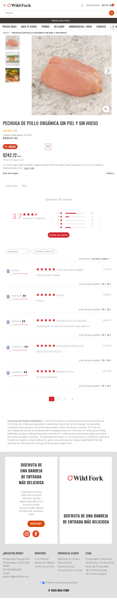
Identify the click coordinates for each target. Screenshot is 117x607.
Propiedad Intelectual (99, 559)
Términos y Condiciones (100, 562)
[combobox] (18, 251)
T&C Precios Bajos (96, 574)
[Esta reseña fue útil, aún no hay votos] (103, 284)
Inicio (6, 33)
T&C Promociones (96, 570)
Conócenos (42, 559)
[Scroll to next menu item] (113, 26)
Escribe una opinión (59, 235)
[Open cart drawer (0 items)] (111, 6)
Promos (46, 26)
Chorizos (101, 26)
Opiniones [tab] (12, 185)
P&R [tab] (24, 185)
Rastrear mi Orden (69, 559)
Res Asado (59, 26)
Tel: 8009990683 (12, 569)
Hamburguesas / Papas (80, 26)
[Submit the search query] (111, 13)
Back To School (29, 26)
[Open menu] (4, 5)
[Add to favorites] (48, 146)
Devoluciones (66, 566)
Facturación (65, 562)
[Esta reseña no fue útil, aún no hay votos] (108, 284)
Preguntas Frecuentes (16, 559)
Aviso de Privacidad (97, 566)
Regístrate (36, 523)
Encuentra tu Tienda (70, 570)
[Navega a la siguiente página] (72, 399)
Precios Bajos (9, 26)
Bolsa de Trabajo (45, 562)
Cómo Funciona (44, 566)
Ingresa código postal (61, 20)
